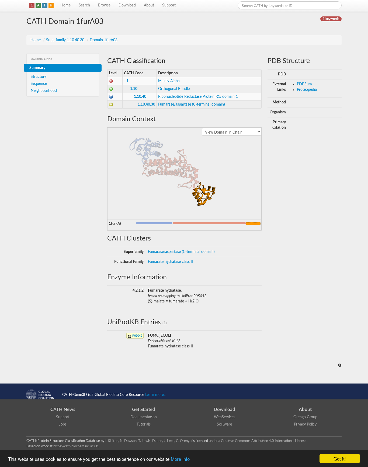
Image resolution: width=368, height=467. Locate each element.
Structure (38, 77)
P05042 (136, 335)
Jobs (63, 424)
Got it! (340, 458)
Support (169, 5)
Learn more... (155, 395)
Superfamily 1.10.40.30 (65, 40)
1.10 (133, 89)
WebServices (224, 417)
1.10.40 (140, 97)
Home (65, 5)
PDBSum (304, 84)
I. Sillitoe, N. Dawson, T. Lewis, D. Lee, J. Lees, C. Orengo (148, 440)
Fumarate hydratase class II (170, 262)
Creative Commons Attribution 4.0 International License (264, 440)
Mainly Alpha (169, 81)
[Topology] (111, 97)
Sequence (39, 84)
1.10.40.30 (146, 104)
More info (180, 458)
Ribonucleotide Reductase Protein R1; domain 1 (198, 97)
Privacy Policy (305, 424)
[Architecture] (111, 89)
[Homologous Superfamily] (111, 104)
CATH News (62, 409)
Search (84, 5)
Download (127, 5)
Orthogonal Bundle (174, 89)
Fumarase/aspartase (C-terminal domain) (191, 104)
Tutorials (144, 424)
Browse (104, 5)
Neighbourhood (44, 91)
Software (224, 424)
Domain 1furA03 (103, 40)
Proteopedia (307, 90)
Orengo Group (305, 417)
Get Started (143, 409)
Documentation (143, 417)
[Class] (111, 81)
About (149, 5)
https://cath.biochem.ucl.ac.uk (75, 446)
